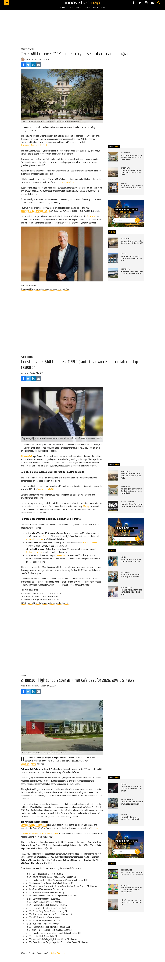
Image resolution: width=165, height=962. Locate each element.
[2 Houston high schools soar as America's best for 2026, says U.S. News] (62, 727)
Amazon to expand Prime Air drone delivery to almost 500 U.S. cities (131, 258)
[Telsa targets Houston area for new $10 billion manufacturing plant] (113, 273)
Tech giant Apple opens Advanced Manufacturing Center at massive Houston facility (131, 157)
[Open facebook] (133, 2)
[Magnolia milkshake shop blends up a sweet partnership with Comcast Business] (113, 889)
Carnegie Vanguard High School (34, 824)
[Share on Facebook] (23, 64)
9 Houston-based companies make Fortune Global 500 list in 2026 (132, 803)
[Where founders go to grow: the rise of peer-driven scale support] (113, 561)
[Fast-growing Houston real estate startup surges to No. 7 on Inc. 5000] (113, 243)
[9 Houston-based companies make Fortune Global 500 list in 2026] (113, 803)
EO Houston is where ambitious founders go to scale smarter (131, 575)
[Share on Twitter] (28, 64)
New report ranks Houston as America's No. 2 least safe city (130, 818)
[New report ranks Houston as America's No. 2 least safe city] (113, 819)
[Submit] (158, 2)
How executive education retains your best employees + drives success (131, 592)
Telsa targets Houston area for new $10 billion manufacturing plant (132, 272)
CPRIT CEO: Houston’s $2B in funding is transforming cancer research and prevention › (45, 603)
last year (94, 828)
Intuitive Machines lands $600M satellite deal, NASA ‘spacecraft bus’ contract (132, 788)
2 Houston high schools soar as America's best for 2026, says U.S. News (77, 680)
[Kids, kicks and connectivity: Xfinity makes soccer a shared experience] (113, 874)
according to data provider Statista (35, 210)
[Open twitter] (140, 2)
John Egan (29, 59)
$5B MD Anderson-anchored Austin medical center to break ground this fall (131, 172)
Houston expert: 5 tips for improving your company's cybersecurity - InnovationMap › (45, 289)
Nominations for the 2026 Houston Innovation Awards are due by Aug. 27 (132, 506)
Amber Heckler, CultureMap (30, 686)
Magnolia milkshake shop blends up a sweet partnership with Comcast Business (131, 889)
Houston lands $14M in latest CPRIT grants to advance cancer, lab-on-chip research (79, 364)
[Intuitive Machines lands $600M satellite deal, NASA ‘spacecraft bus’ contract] (113, 788)
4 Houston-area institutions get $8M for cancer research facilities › (40, 600)
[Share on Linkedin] (33, 64)
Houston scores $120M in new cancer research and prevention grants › (41, 593)
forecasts (91, 216)
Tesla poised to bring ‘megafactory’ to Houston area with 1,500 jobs (132, 186)
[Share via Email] (38, 64)
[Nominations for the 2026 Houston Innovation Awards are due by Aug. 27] (113, 506)
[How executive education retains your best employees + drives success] (113, 591)
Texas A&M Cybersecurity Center (35, 145)
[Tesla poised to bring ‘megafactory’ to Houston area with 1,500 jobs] (113, 187)
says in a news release (65, 182)
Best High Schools (28, 763)
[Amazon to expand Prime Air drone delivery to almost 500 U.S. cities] (113, 258)
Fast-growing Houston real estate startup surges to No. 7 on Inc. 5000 (132, 242)
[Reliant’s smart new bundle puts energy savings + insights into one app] (113, 904)
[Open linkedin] (152, 2)
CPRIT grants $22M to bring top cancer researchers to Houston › (39, 596)
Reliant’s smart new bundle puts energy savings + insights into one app (131, 902)
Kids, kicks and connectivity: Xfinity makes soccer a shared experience (132, 873)
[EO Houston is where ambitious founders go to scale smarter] (113, 576)
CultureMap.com (57, 953)
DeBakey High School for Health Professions (39, 833)
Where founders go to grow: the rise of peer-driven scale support (131, 560)
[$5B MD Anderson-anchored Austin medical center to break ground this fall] (113, 172)
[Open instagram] (146, 2)
